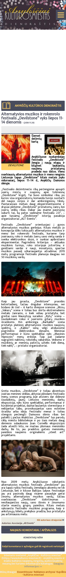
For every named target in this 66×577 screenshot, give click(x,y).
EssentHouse (25, 572)
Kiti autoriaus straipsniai (49, 520)
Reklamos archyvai (44, 572)
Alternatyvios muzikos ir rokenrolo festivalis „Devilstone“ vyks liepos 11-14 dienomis (32, 118)
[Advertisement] (33, 65)
